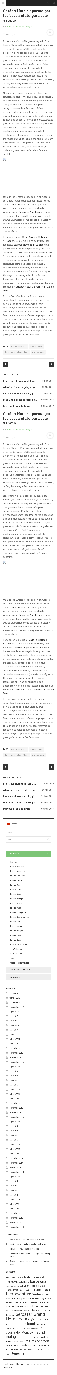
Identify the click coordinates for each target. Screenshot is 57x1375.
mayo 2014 (14, 1190)
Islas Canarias (16, 954)
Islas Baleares (16, 949)
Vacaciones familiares (19, 963)
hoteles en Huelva (36, 1302)
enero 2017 (14, 1044)
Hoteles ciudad (16, 885)
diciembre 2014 (16, 1158)
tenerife (18, 1353)
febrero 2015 (15, 1149)
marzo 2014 (15, 1200)
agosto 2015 (15, 1122)
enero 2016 (14, 1099)
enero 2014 (14, 1209)
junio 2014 (14, 1186)
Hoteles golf (15, 922)
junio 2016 (14, 1076)
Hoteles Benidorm (17, 876)
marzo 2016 (15, 1090)
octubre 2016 (15, 1057)
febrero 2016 (15, 1094)
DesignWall (8, 1367)
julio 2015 (14, 1126)
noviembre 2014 (16, 1163)
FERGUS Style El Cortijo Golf (23, 1290)
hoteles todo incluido (24, 1306)
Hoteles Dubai (15, 908)
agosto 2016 (15, 1067)
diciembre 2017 (16, 1002)
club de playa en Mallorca (29, 244)
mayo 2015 (14, 1135)
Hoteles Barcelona (17, 871)
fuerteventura (18, 1293)
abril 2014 (14, 1195)
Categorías (14, 854)
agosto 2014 (15, 1177)
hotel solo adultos (18, 1311)
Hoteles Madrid (16, 926)
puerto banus (32, 1345)
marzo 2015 (15, 1145)
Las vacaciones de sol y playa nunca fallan (29, 393)
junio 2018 (14, 993)
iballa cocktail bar (41, 1310)
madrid (39, 1332)
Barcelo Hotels (22, 1282)
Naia (9, 26)
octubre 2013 (15, 1222)
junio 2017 (14, 1021)
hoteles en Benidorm (21, 1302)
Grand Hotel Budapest (16, 1298)
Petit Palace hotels (36, 1341)
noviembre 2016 (16, 1053)
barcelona (38, 1281)
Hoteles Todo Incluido (19, 945)
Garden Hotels (17, 204)
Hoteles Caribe (16, 880)
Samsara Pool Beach (30, 212)
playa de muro (38, 352)
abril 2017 (14, 1030)
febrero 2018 (15, 998)
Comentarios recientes (20, 970)
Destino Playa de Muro (16, 406)
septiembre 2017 (17, 1007)
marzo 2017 (15, 1035)
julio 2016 (14, 1071)
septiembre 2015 (17, 1117)
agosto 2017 (15, 1012)
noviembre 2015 (16, 1108)
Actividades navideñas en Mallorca (24, 1249)
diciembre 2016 (16, 1048)
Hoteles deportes (17, 903)
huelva (28, 1310)
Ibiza (22, 1328)
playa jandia (22, 1345)
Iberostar (10, 1315)
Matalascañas (38, 1337)
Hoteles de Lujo (16, 899)
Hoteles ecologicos (18, 912)
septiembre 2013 (17, 1227)
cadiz (8, 1286)
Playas (12, 958)
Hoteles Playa (24, 26)
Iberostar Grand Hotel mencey (25, 1317)
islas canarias (32, 1328)
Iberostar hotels (24, 1324)
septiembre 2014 (17, 1172)
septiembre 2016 (17, 1062)
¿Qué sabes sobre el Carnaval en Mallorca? (28, 1244)
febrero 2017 (15, 1039)
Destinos (13, 862)
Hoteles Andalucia (17, 867)
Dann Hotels (30, 1285)
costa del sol (17, 1286)
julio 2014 (14, 1181)
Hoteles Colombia (17, 890)
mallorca (25, 1337)
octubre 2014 (15, 1167)
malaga (12, 1337)
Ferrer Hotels (42, 1289)
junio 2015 (14, 1131)
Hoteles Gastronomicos (20, 917)
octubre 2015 (15, 1112)
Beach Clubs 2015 (19, 347)
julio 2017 (14, 1016)
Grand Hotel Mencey (35, 1298)
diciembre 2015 (16, 1103)
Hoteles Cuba (15, 894)
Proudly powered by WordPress (16, 1364)
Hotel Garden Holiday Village (16, 352)
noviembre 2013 (16, 1218)
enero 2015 (14, 1154)
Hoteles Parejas (16, 931)
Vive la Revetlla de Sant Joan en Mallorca (27, 1240)
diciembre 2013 (16, 1213)
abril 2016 (14, 1085)
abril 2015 (14, 1140)
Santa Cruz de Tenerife (33, 1349)
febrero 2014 (15, 1204)
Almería (9, 1278)
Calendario (14, 977)
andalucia (16, 1277)
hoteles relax (15, 940)
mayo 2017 (14, 1025)
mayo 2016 (14, 1080)
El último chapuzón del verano (21, 380)
